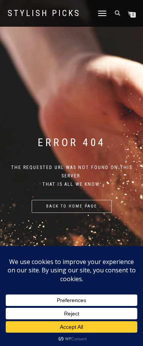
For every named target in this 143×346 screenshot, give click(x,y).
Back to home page (71, 206)
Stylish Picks (44, 13)
